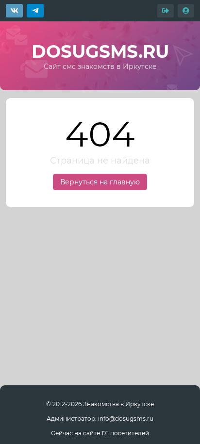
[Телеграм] (35, 10)
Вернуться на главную (100, 182)
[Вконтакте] (14, 10)
